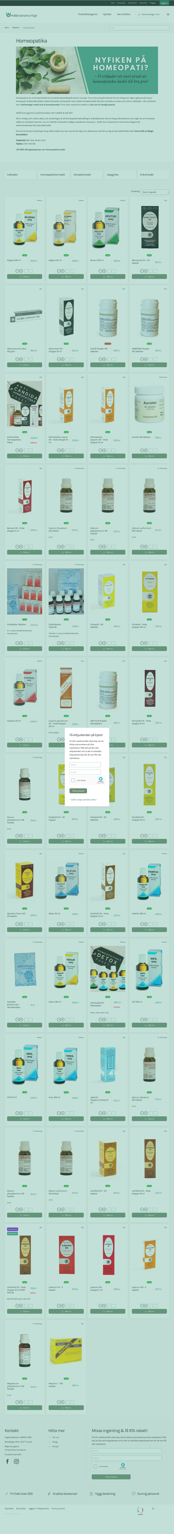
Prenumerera (78, 791)
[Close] (110, 726)
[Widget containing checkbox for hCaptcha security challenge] (87, 780)
